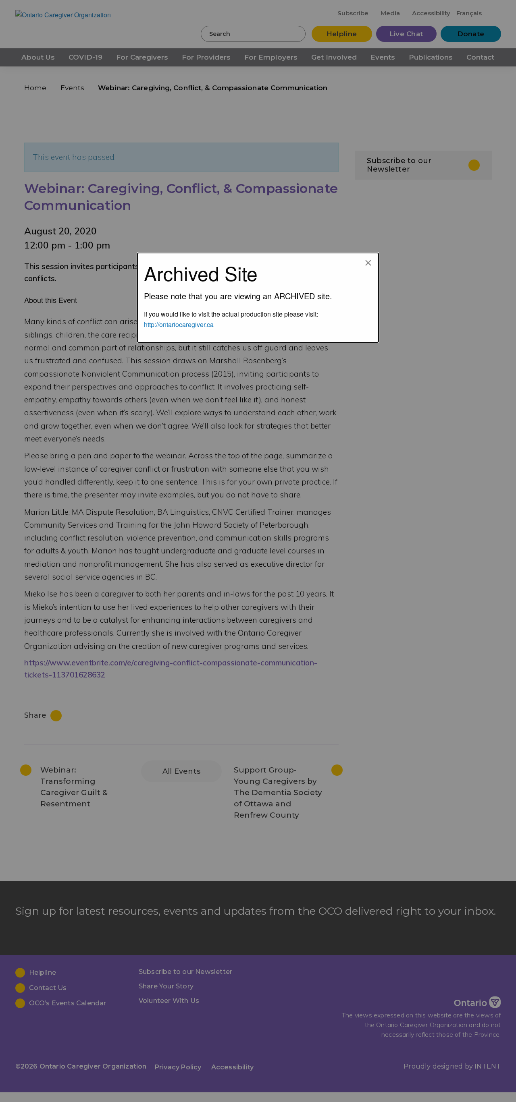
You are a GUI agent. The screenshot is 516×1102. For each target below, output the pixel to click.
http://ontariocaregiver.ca (179, 324)
